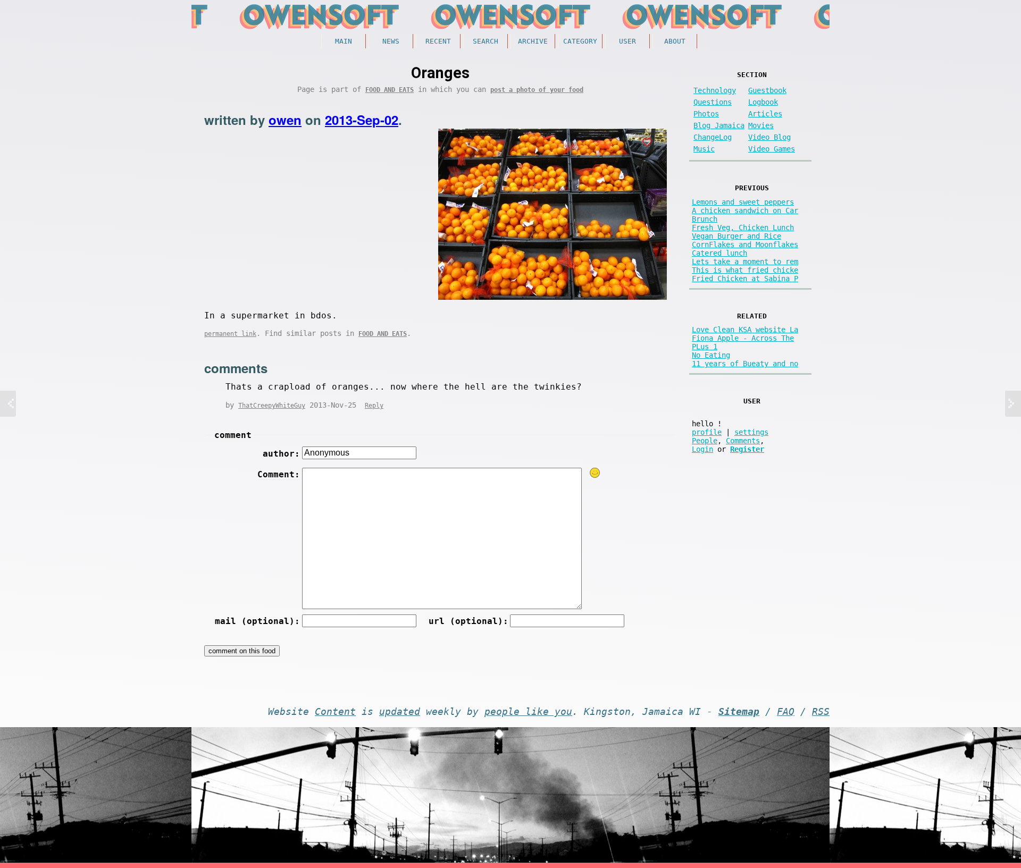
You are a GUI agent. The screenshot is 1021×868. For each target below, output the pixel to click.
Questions (712, 102)
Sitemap (738, 711)
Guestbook (767, 90)
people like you (528, 711)
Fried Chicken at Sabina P (745, 278)
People (704, 440)
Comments (743, 440)
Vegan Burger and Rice (736, 236)
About (674, 41)
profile (707, 432)
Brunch (704, 219)
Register (747, 449)
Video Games (771, 149)
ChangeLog (712, 137)
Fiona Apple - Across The (743, 338)
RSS (821, 711)
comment (233, 435)
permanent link (230, 334)
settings (751, 432)
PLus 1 (704, 346)
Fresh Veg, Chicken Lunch (743, 227)
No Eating (711, 355)
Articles (765, 113)
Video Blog (769, 137)
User (627, 41)
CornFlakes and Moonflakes (745, 244)
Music (704, 149)
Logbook (763, 102)
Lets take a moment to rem (745, 261)
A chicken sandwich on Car (745, 210)
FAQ (785, 711)
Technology (714, 90)
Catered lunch (719, 253)
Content (335, 711)
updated (399, 711)
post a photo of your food (536, 90)
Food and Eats (389, 90)
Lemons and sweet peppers (743, 202)
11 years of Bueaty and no (745, 363)
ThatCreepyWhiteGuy (271, 405)
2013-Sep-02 (361, 120)
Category (580, 41)
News (390, 41)
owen (285, 120)
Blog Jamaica (718, 125)
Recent (438, 41)
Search (485, 41)
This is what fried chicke (745, 270)
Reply (374, 405)
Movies (761, 125)
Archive (533, 41)
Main (343, 41)
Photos (706, 113)
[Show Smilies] (595, 473)
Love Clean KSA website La (745, 329)
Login (702, 449)
